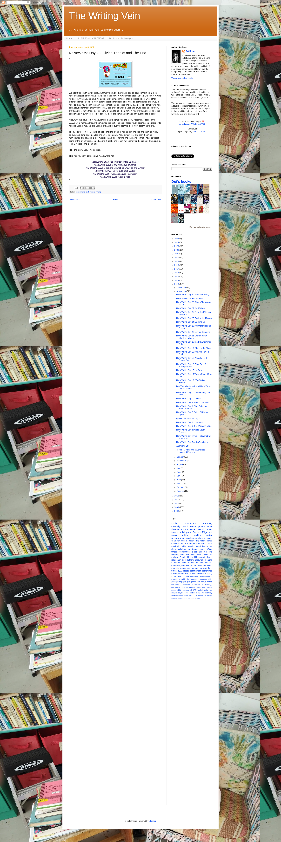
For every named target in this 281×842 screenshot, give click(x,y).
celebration (190, 554)
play (188, 582)
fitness (174, 552)
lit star (186, 576)
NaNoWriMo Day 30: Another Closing (192, 294)
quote (184, 568)
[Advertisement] (207, 653)
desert (196, 576)
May (179, 476)
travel (192, 529)
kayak (205, 554)
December (181, 287)
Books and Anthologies (121, 38)
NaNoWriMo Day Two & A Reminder (192, 442)
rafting (209, 582)
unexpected (187, 573)
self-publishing (177, 595)
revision (174, 557)
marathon (175, 563)
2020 (176, 257)
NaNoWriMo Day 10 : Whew (188, 399)
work (209, 526)
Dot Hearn (190, 51)
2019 (176, 261)
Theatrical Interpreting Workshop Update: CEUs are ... (190, 451)
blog (192, 576)
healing (208, 560)
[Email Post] (76, 188)
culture (203, 573)
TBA (180, 571)
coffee (192, 593)
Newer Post (75, 200)
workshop (207, 538)
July (179, 468)
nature (202, 543)
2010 (176, 503)
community (206, 523)
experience (197, 552)
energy (203, 582)
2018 (176, 265)
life (210, 552)
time (204, 546)
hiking (198, 593)
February (181, 487)
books (209, 546)
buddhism (208, 576)
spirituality (185, 579)
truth (192, 579)
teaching (175, 554)
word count (189, 526)
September (182, 461)
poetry (201, 526)
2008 (176, 511)
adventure (202, 565)
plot (87, 192)
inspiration (200, 541)
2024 (176, 242)
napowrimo (200, 560)
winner (92, 192)
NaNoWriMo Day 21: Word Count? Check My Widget (191, 337)
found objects (177, 576)
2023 (176, 246)
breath (186, 571)
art (210, 532)
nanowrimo (80, 192)
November (181, 291)
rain (202, 584)
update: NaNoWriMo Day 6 (188, 418)
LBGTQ (178, 584)
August (180, 464)
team (202, 576)
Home (69, 38)
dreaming (190, 587)
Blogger (152, 821)
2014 (176, 280)
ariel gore (185, 532)
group (196, 579)
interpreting (194, 543)
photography (181, 582)
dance (209, 541)
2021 (176, 254)
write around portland (192, 563)
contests (208, 563)
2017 (176, 269)
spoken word (201, 568)
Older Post (156, 200)
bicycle (180, 593)
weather (190, 568)
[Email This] (81, 188)
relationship (175, 579)
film (205, 552)
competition (184, 552)
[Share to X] (87, 188)
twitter (209, 595)
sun (172, 584)
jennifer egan (182, 598)
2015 (176, 276)
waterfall (191, 598)
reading (191, 546)
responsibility (176, 590)
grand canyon (177, 565)
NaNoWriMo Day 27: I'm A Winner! (191, 308)
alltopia (174, 593)
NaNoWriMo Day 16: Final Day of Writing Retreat (191, 365)
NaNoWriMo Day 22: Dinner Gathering (193, 332)
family (209, 573)
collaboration (184, 549)
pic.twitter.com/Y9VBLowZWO (192, 124)
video (184, 546)
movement (186, 584)
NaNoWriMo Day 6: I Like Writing (190, 422)
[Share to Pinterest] (93, 188)
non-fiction (176, 568)
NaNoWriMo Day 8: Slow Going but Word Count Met (191, 407)
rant (210, 590)
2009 (176, 507)
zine (195, 595)
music (174, 535)
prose (193, 582)
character (175, 541)
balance (184, 543)
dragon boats (198, 549)
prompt (184, 529)
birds (186, 593)
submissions (191, 538)
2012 (176, 496)
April (179, 480)
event (209, 565)
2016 (176, 273)
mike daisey (207, 587)
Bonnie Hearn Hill (188, 557)
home (186, 565)
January (180, 491)
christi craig (203, 590)
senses (186, 590)
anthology (202, 595)
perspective (195, 584)
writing (98, 192)
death (183, 587)
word (198, 546)
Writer (209, 549)
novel (209, 529)
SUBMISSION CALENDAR (90, 38)
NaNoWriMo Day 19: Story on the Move (193, 348)
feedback (197, 587)
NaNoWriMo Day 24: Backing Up (190, 322)
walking (197, 535)
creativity (176, 526)
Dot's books (181, 182)
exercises (175, 543)
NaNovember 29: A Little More (189, 298)
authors (190, 560)
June (179, 472)
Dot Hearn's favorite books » (200, 227)
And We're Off (182, 446)
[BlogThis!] (84, 188)
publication (176, 546)
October (180, 457)
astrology (208, 584)
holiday (174, 573)
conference (207, 571)
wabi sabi (188, 595)
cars (198, 582)
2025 (176, 239)
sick (180, 573)
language (203, 579)
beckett (197, 598)
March (180, 483)
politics (209, 543)
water (209, 535)
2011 (176, 500)
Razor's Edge (200, 532)
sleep (173, 549)
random (193, 565)
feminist (174, 598)
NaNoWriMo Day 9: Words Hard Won (192, 402)
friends (174, 532)
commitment (195, 571)
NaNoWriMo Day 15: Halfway (189, 370)
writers (184, 541)
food (182, 554)
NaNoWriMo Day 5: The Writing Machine (194, 426)
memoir (201, 529)
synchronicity (206, 593)
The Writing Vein (104, 15)
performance (178, 538)
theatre (175, 529)
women (196, 573)
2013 (176, 284)
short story (181, 560)
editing (185, 535)
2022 (176, 250)
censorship (175, 587)
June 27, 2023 (199, 131)
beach (191, 541)
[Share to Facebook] (90, 188)
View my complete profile (182, 78)
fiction (200, 538)
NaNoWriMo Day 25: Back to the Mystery (194, 318)
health (198, 554)
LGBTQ (193, 590)
